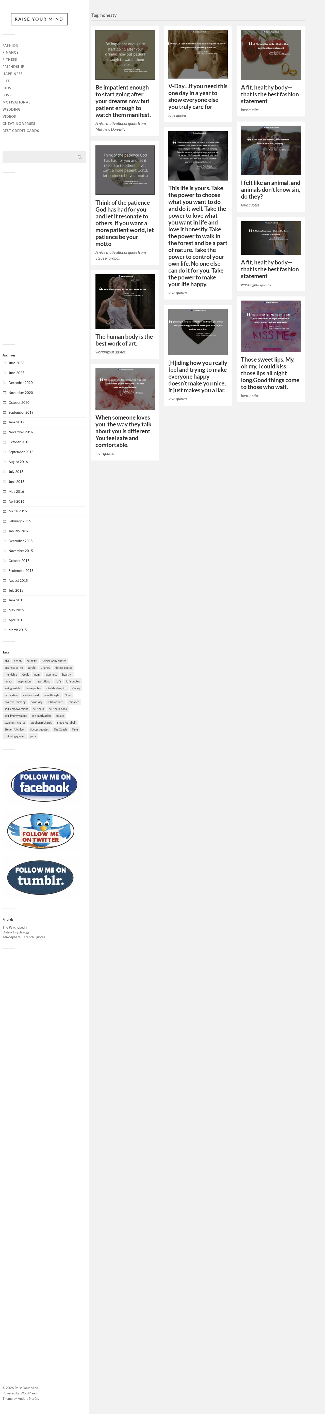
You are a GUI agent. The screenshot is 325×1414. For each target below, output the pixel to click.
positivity (36, 702)
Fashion (11, 45)
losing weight (13, 688)
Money (76, 688)
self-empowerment (16, 708)
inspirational (43, 681)
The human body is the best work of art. (124, 340)
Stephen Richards (41, 722)
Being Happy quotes (54, 660)
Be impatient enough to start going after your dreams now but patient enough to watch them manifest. (123, 101)
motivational (31, 695)
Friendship (13, 67)
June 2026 (16, 363)
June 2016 (16, 482)
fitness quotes (63, 667)
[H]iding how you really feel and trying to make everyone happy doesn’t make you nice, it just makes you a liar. (197, 376)
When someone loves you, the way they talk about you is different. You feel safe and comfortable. (123, 431)
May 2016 (16, 491)
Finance (11, 52)
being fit (32, 660)
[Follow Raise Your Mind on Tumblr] (41, 897)
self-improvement (16, 715)
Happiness (13, 74)
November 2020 (21, 393)
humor (8, 681)
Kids (7, 88)
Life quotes (73, 681)
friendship (11, 674)
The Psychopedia (15, 927)
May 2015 (16, 610)
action (18, 660)
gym (37, 674)
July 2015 (16, 590)
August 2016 (18, 462)
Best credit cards (21, 131)
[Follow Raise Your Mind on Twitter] (41, 851)
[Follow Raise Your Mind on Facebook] (44, 804)
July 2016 (16, 472)
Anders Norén (28, 1398)
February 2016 (20, 521)
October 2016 (19, 442)
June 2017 (16, 422)
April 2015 (16, 620)
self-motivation (41, 715)
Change (45, 667)
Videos (9, 116)
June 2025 (16, 373)
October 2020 (19, 402)
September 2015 (21, 571)
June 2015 (16, 600)
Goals (25, 674)
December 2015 (21, 541)
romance (74, 702)
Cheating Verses (19, 124)
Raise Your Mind (39, 19)
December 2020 (21, 383)
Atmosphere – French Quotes (24, 937)
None (68, 695)
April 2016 (16, 501)
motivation (11, 695)
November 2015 (21, 551)
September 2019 (21, 412)
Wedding (12, 109)
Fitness (10, 59)
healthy (67, 674)
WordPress (29, 1393)
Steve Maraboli (66, 722)
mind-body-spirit (56, 688)
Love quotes (33, 688)
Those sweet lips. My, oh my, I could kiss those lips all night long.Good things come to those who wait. (270, 373)
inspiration (24, 681)
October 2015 (19, 561)
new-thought (52, 695)
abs (7, 660)
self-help (38, 708)
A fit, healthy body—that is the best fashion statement (270, 94)
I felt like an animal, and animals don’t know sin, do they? (270, 189)
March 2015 (18, 630)
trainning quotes (15, 736)
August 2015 (18, 580)
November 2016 (21, 432)
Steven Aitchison (15, 729)
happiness (51, 674)
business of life (14, 667)
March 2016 (18, 511)
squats (60, 715)
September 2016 (21, 452)
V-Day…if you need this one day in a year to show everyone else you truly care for (198, 96)
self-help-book (58, 708)
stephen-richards (15, 722)
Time (75, 729)
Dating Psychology (16, 932)
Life (6, 81)
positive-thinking (15, 702)
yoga (33, 736)
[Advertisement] (44, 258)
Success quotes (39, 729)
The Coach (60, 729)
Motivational (16, 102)
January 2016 (19, 531)
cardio (32, 667)
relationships (55, 702)
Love (7, 95)
